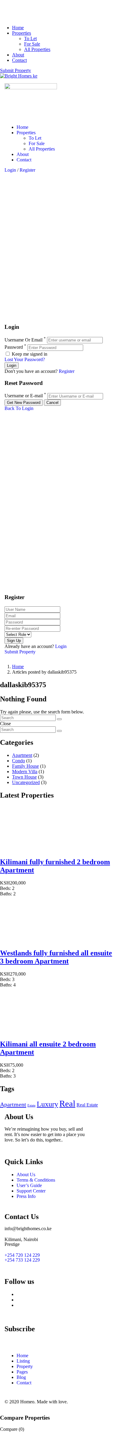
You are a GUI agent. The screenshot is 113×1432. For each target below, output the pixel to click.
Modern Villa (24, 771)
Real (67, 1103)
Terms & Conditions (36, 1180)
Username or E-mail (24, 395)
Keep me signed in (29, 354)
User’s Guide (29, 1185)
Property (25, 1366)
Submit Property (15, 70)
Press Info (26, 1196)
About (18, 54)
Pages (22, 1371)
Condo (18, 760)
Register (27, 170)
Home (18, 27)
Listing (23, 1361)
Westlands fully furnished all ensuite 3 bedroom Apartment (56, 957)
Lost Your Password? (25, 359)
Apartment (22, 755)
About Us (26, 1174)
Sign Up (14, 640)
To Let (30, 38)
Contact (19, 60)
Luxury (47, 1104)
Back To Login (19, 408)
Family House (25, 766)
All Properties (37, 49)
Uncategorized (26, 782)
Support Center (31, 1190)
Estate (31, 1105)
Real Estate (87, 1104)
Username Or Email (23, 339)
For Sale (32, 43)
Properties (21, 33)
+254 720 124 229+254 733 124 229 (22, 1257)
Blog (21, 1377)
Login (11, 170)
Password (14, 347)
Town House (24, 777)
